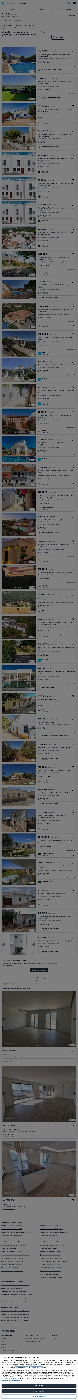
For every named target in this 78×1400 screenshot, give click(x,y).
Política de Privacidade (36, 1366)
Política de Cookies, (21, 1366)
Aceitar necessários (39, 1391)
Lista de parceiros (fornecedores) (12, 1380)
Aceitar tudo (39, 1385)
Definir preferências (39, 1396)
